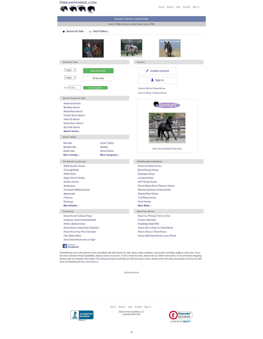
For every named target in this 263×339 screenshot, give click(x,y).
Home (161, 6)
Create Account (159, 70)
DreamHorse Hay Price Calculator (80, 231)
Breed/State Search (73, 111)
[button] (181, 317)
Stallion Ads (69, 150)
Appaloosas (69, 193)
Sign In (196, 6)
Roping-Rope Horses (148, 193)
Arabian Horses (71, 181)
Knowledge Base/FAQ (148, 223)
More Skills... (144, 205)
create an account (111, 255)
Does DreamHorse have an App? (80, 239)
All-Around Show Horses (149, 165)
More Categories (109, 154)
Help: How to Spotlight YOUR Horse (167, 148)
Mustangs (68, 201)
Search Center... (72, 131)
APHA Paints (70, 173)
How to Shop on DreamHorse (152, 93)
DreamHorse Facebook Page (78, 215)
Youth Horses (144, 201)
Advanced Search (72, 103)
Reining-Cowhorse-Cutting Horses (154, 189)
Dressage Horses (146, 173)
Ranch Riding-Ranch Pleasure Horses (156, 185)
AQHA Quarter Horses (74, 165)
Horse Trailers (107, 142)
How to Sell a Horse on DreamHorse (155, 227)
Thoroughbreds (71, 169)
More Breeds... (71, 205)
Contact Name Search (74, 115)
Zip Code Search (72, 127)
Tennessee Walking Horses (77, 189)
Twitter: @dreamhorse (74, 223)
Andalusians (69, 185)
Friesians (68, 197)
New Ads (67, 142)
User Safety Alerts (72, 235)
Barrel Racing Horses (148, 169)
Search (170, 6)
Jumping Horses (146, 177)
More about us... (92, 262)
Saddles (104, 146)
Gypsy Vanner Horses (74, 177)
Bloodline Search (72, 107)
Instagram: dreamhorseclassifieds (80, 219)
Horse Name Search (73, 123)
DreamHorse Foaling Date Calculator (81, 227)
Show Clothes (107, 150)
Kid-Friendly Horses (147, 181)
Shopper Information (85, 258)
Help (178, 6)
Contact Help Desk (147, 219)
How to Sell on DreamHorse (151, 88)
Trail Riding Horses (147, 197)
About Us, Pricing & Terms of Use (154, 215)
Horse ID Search (72, 119)
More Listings (71, 154)
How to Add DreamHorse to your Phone (157, 235)
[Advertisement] (133, 282)
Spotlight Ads (69, 146)
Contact (186, 6)
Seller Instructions (167, 255)
